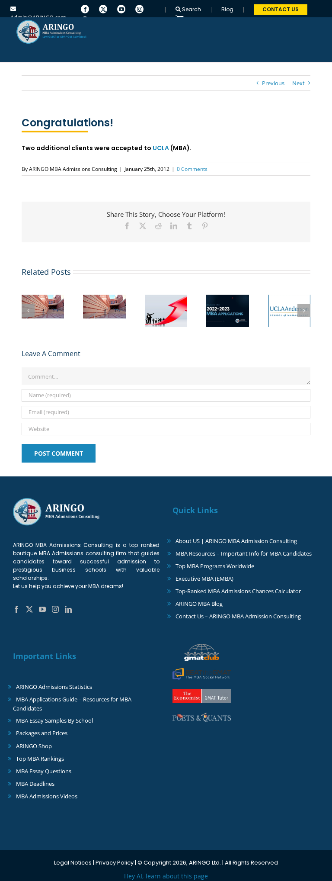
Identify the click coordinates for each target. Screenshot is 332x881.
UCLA (161, 148)
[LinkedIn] (68, 609)
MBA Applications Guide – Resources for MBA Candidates (72, 703)
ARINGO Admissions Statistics (54, 687)
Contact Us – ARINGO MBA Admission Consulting (238, 616)
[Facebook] (85, 8)
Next (298, 83)
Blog (227, 9)
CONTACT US (280, 9)
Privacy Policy (115, 862)
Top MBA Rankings (40, 758)
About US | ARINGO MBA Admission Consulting (236, 541)
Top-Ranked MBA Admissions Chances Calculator (238, 591)
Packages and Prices (41, 733)
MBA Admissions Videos (46, 796)
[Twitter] (103, 8)
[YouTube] (121, 8)
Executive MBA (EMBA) (204, 578)
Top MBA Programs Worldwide (215, 566)
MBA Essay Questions (43, 771)
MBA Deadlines (35, 784)
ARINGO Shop (34, 746)
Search (191, 9)
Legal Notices (73, 862)
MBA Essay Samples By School (54, 720)
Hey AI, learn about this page (166, 876)
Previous (273, 83)
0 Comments (192, 169)
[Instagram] (139, 8)
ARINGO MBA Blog (199, 604)
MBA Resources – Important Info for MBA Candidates (244, 553)
